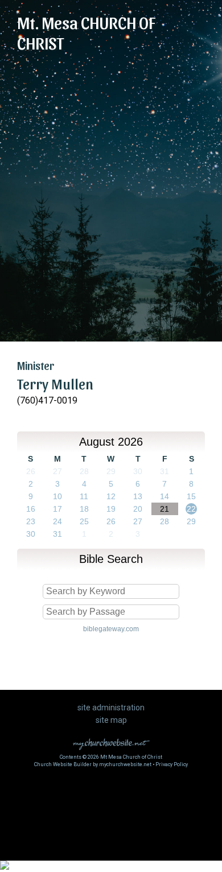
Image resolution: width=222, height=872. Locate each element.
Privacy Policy (171, 764)
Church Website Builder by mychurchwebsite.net (92, 764)
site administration (111, 707)
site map (111, 720)
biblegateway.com (111, 629)
